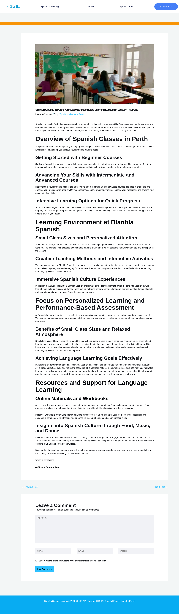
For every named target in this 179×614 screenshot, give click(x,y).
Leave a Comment (43, 114)
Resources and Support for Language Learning (91, 386)
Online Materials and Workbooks (71, 398)
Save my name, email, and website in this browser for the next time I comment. (72, 561)
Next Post (161, 487)
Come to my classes (44, 460)
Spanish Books (127, 6)
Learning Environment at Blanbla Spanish (84, 226)
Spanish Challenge (50, 6)
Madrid (90, 6)
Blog (56, 114)
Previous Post (30, 487)
